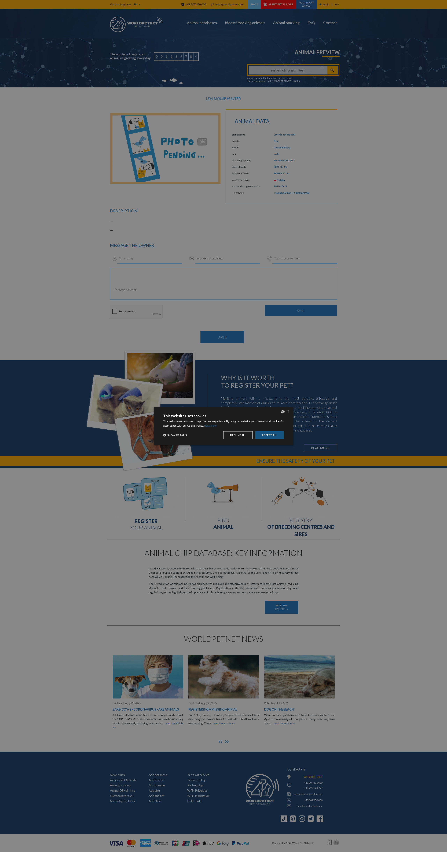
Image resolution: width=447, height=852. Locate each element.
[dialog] (223, 426)
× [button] (287, 411)
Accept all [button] (269, 434)
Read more (210, 425)
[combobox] (283, 411)
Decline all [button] (238, 434)
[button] (175, 435)
